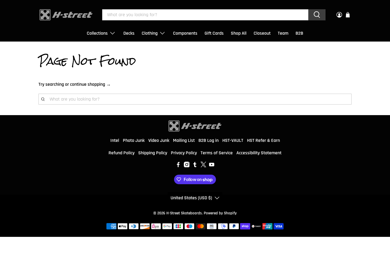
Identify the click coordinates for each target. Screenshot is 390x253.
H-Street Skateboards (184, 213)
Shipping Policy (152, 153)
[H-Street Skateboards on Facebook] (178, 166)
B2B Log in (208, 140)
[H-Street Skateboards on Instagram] (187, 166)
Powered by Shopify (220, 213)
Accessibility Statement (258, 153)
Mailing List (184, 140)
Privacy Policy (184, 153)
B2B (299, 33)
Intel (114, 140)
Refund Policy (122, 153)
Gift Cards (214, 33)
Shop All (238, 33)
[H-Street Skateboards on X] (203, 166)
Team (283, 33)
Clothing (150, 33)
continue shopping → (90, 84)
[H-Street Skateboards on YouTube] (212, 166)
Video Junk (158, 140)
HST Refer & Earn (263, 140)
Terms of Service (217, 153)
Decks (129, 33)
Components (185, 33)
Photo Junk (134, 140)
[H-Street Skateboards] (66, 14)
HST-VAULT (232, 140)
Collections (97, 33)
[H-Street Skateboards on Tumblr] (195, 166)
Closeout (262, 33)
